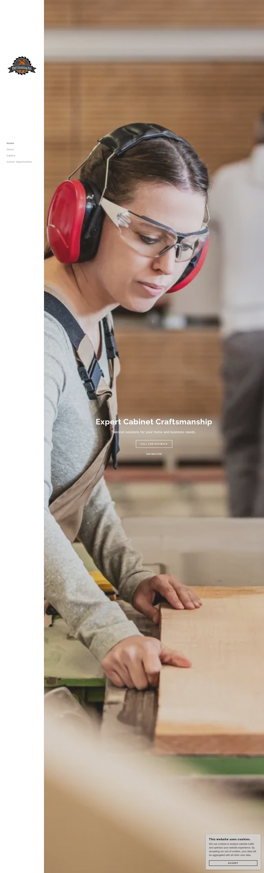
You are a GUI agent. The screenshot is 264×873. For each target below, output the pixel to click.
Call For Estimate (154, 444)
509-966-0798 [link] (154, 454)
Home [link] (10, 143)
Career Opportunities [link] (19, 161)
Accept (233, 863)
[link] (22, 65)
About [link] (10, 149)
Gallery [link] (11, 155)
